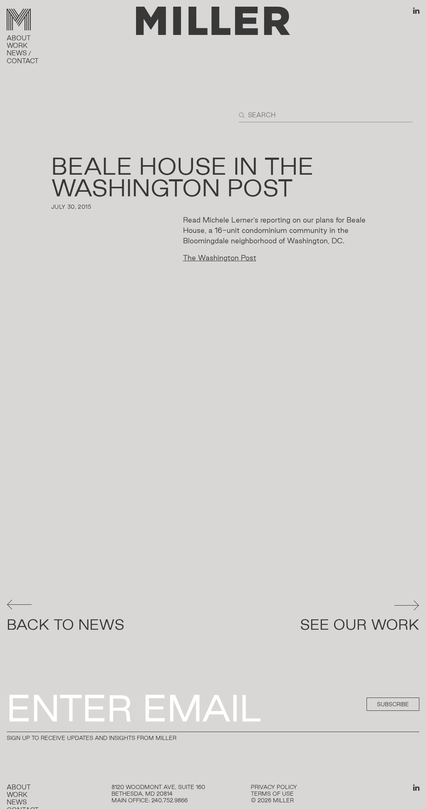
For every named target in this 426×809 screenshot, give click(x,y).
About (19, 38)
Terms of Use (272, 794)
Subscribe (393, 704)
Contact (23, 60)
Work (17, 45)
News (17, 53)
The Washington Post (219, 258)
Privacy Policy (274, 787)
